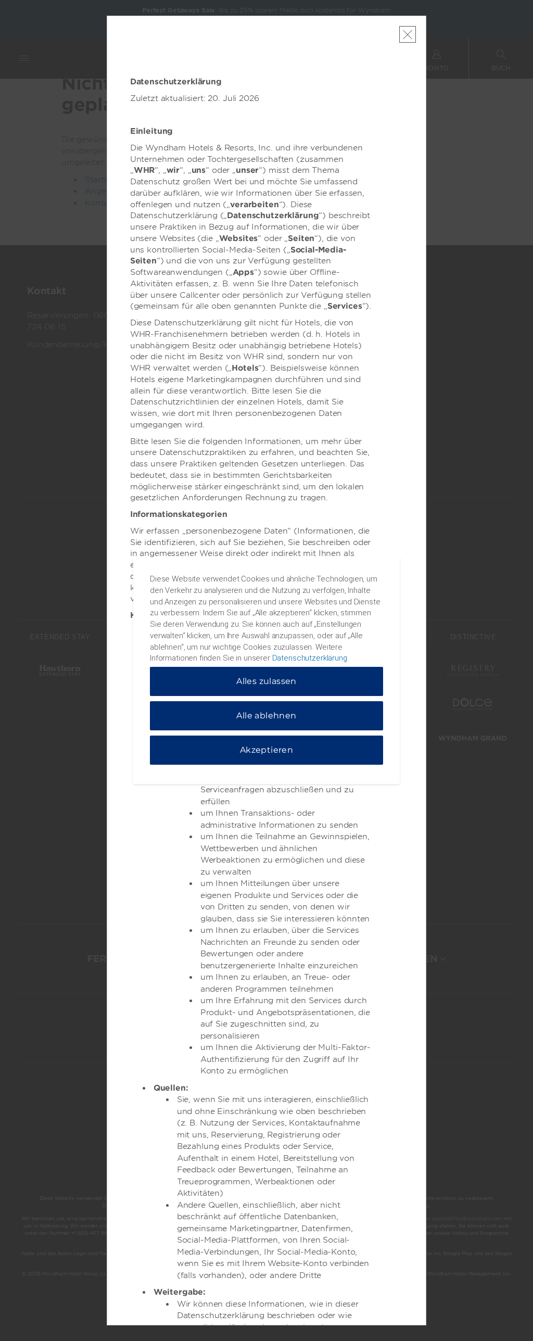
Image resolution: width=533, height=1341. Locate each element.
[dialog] (266, 670)
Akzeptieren (266, 750)
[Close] (407, 34)
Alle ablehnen (266, 715)
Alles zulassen (266, 681)
